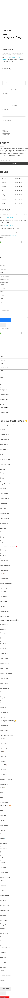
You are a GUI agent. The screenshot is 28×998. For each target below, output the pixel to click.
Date (1, 298)
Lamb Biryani (4, 920)
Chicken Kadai (4, 725)
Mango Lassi (3, 843)
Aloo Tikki (3, 454)
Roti (1, 835)
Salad (1, 792)
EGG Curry (3, 707)
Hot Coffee (3, 863)
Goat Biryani (3, 915)
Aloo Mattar (3, 639)
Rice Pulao (3, 890)
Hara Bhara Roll (4, 518)
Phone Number (4, 279)
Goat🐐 (2, 751)
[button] (14, 22)
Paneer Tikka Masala (6, 673)
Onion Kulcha (4, 825)
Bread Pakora (4, 444)
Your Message (4, 306)
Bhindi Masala (4, 648)
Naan (1, 810)
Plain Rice (3, 885)
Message (3, 970)
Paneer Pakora (4, 498)
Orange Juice (4, 872)
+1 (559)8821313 (8, 225)
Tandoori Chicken (5, 565)
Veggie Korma (4, 698)
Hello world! (8, 49)
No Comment (8, 54)
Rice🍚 (2, 880)
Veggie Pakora (4, 449)
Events (2, 385)
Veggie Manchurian (5, 484)
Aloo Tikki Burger (5, 459)
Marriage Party (4, 394)
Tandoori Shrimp (4, 616)
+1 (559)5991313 (8, 218)
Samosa (2, 429)
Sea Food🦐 (3, 591)
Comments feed (6, 133)
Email (1, 272)
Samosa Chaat (4, 434)
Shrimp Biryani (4, 925)
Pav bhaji (2, 538)
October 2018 (6, 109)
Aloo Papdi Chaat (5, 464)
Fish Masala (3, 774)
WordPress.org (6, 134)
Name (2, 356)
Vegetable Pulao (4, 895)
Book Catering (6, 988)
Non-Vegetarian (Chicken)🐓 (8, 721)
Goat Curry (3, 756)
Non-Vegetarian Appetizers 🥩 (8, 546)
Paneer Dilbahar (4, 663)
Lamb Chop (3, 588)
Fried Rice (3, 900)
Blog (14, 54)
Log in (4, 130)
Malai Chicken (4, 561)
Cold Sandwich (4, 439)
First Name (3, 258)
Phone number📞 (5, 412)
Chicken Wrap (4, 570)
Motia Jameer (4, 493)
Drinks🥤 (2, 838)
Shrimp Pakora (4, 611)
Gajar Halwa (3, 938)
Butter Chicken (4, 730)
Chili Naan (3, 820)
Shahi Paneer (4, 658)
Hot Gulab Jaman (5, 948)
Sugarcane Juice (5, 877)
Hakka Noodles (4, 543)
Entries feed (5, 131)
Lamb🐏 (2, 574)
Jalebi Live (3, 957)
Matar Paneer (4, 668)
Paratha (2, 830)
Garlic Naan (3, 815)
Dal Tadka (3, 634)
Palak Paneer (4, 678)
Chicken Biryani (4, 910)
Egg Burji (2, 717)
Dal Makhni (3, 629)
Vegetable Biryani (5, 905)
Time (1, 291)
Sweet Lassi (3, 853)
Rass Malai (3, 952)
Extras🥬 (2, 787)
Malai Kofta (3, 693)
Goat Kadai (3, 761)
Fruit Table (3, 962)
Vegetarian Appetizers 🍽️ (7, 425)
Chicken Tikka (4, 551)
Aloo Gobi (3, 644)
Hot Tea (2, 858)
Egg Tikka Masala (5, 712)
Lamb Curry (3, 743)
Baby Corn (3, 528)
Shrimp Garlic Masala (6, 779)
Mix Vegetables (4, 688)
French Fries (3, 474)
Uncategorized (20, 54)
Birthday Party (4, 399)
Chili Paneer (3, 488)
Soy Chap (3, 508)
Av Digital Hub (13, 235)
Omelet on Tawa (4, 533)
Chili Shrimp (3, 606)
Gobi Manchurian (5, 513)
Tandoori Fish (4, 601)
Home (5, 30)
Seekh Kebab (4, 578)
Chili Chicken (4, 556)
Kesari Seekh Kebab (6, 583)
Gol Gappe (3, 469)
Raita (1, 797)
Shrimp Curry (4, 784)
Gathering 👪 (4, 407)
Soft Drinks (3, 867)
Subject (2, 284)
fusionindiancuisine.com (18, 53)
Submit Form (5, 320)
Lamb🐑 (2, 738)
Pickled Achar (4, 802)
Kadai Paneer (4, 703)
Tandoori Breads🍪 (5, 805)
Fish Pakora (3, 596)
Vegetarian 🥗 (4, 624)
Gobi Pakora (3, 479)
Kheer (1, 943)
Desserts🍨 (3, 928)
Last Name (3, 265)
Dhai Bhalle (3, 503)
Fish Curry (3, 769)
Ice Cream (3, 967)
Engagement (3, 390)
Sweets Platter (4, 933)
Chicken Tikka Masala (6, 735)
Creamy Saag (4, 683)
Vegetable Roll (4, 523)
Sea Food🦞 (3, 764)
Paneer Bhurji (4, 653)
